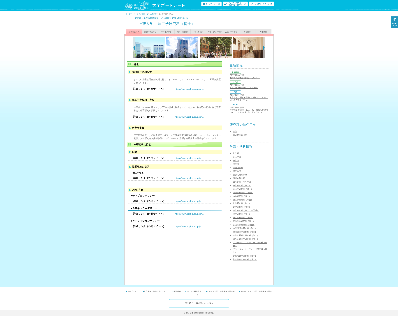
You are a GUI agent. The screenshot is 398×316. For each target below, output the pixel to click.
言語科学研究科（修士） (244, 221)
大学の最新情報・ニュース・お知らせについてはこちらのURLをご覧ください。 (249, 111)
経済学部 (237, 157)
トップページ (130, 14)
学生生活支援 (166, 32)
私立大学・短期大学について (156, 291)
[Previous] (134, 47)
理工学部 (237, 171)
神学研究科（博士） (242, 196)
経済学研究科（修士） (243, 189)
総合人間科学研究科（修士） (246, 235)
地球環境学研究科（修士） (245, 228)
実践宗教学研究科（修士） (245, 256)
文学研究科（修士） (242, 203)
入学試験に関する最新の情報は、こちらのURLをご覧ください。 (249, 98)
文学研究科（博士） (242, 207)
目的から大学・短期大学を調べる (221, 291)
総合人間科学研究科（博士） (246, 239)
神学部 (236, 164)
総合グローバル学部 (242, 182)
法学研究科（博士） (242, 214)
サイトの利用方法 (193, 291)
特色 (235, 131)
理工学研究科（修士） (243, 200)
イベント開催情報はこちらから (244, 87)
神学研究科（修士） (242, 185)
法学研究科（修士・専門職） (246, 210)
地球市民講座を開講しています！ (245, 77)
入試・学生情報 (231, 32)
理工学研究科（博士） (243, 217)
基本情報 (263, 32)
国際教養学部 (239, 178)
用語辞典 (177, 291)
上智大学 (153, 14)
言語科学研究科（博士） (244, 225)
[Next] (264, 47)
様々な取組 (198, 32)
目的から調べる (142, 14)
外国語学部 (238, 167)
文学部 (236, 153)
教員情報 (247, 32)
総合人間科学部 (240, 175)
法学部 (236, 160)
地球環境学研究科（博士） (245, 232)
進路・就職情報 (183, 32)
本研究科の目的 (240, 135)
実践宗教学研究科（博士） (245, 259)
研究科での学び (150, 32)
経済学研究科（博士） (243, 192)
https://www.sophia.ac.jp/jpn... (189, 89)
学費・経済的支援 (215, 32)
